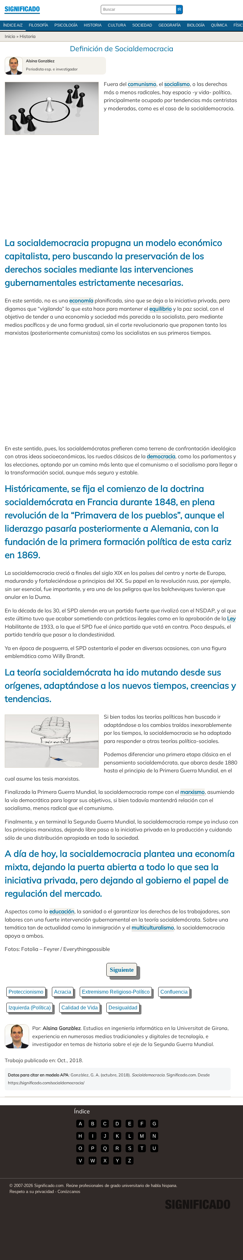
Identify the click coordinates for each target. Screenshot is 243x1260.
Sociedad (142, 25)
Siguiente (122, 969)
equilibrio (160, 308)
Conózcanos (69, 1191)
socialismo (177, 84)
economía (81, 300)
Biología (196, 25)
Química (219, 25)
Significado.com (22, 9)
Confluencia (174, 992)
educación (61, 911)
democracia (161, 456)
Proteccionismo (26, 992)
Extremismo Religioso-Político (116, 992)
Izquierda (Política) (30, 1007)
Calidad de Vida (79, 1007)
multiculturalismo (153, 927)
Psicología (66, 25)
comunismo (142, 84)
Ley (231, 618)
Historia (93, 25)
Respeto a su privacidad (31, 1191)
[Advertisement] (121, 182)
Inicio (10, 36)
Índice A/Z (12, 25)
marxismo (192, 791)
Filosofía (38, 25)
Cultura (117, 25)
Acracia (62, 992)
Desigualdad (123, 1007)
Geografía (170, 25)
